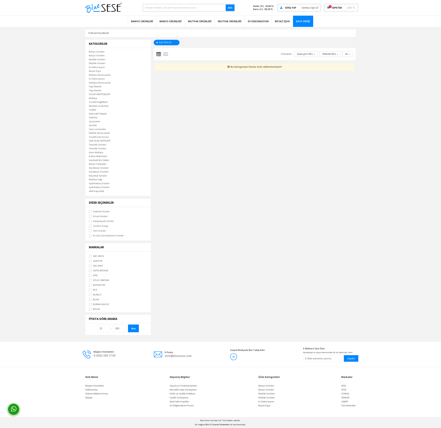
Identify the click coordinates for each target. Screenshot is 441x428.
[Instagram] (233, 356)
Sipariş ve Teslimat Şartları (183, 386)
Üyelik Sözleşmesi (179, 397)
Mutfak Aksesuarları (99, 132)
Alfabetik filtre (329, 54)
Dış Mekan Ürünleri (99, 167)
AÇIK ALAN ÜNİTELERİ (99, 140)
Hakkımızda (91, 390)
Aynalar (93, 125)
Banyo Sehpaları (97, 163)
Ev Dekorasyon (258, 21)
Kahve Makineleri (98, 156)
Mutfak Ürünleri (200, 21)
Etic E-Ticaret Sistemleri (218, 424)
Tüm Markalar (348, 405)
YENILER (345, 397)
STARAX (345, 394)
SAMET (344, 401)
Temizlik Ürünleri (97, 144)
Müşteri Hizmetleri (94, 386)
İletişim (89, 397)
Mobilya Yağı (95, 179)
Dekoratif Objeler (98, 113)
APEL (343, 386)
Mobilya (93, 98)
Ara (230, 7)
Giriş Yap (290, 7)
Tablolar (93, 117)
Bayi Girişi (303, 21)
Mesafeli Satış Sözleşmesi (183, 390)
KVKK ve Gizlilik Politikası (182, 394)
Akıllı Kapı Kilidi (96, 191)
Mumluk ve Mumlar (99, 105)
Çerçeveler (94, 121)
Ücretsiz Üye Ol (310, 7)
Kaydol (351, 358)
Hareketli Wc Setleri (99, 160)
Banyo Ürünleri (142, 21)
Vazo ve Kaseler (97, 129)
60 (346, 54)
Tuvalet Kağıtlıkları (98, 101)
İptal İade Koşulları (179, 401)
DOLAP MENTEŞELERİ (99, 94)
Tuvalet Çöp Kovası (99, 136)
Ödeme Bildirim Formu (96, 394)
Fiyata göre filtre (305, 54)
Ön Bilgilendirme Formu (182, 405)
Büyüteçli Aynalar (98, 175)
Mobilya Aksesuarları (100, 74)
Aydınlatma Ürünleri (99, 183)
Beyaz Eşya (282, 21)
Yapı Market (95, 86)
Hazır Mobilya (96, 152)
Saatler (92, 109)
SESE (343, 390)
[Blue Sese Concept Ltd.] (103, 7)
